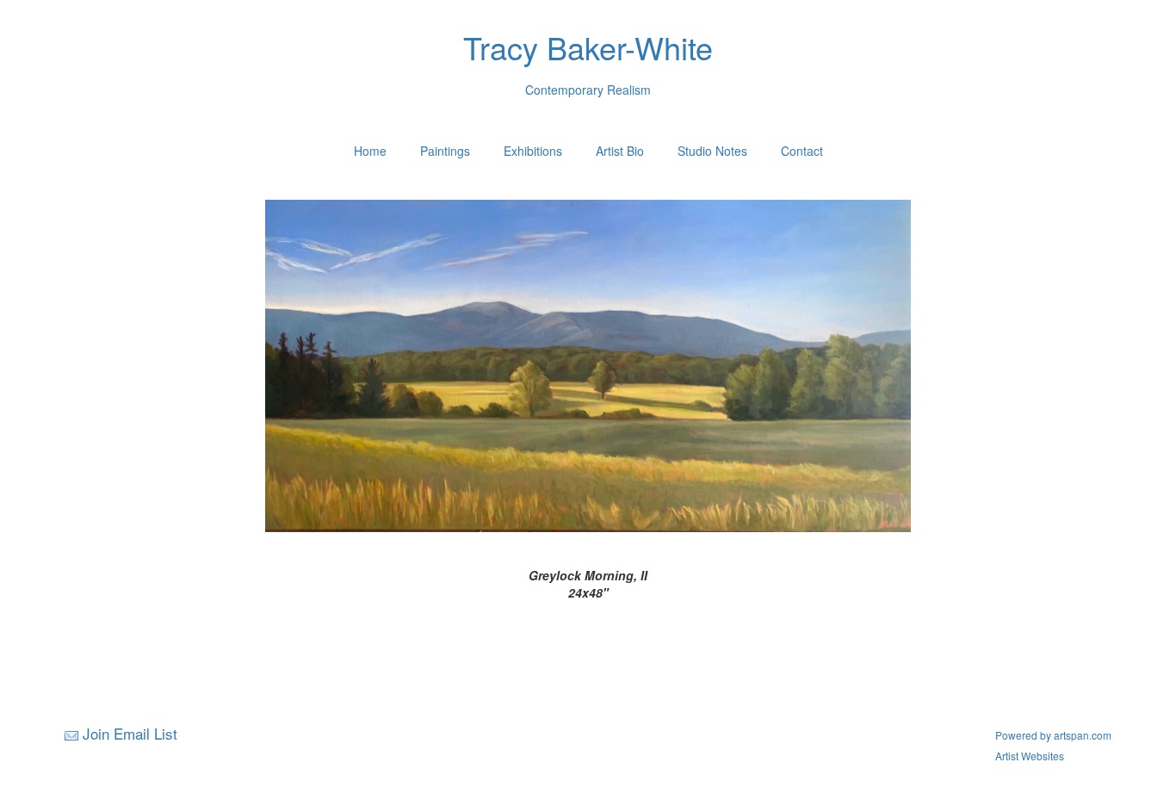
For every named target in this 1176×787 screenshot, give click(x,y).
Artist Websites (1029, 755)
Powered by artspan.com (1053, 735)
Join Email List (130, 733)
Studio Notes (712, 150)
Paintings (445, 150)
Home (370, 150)
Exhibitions (533, 150)
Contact (802, 150)
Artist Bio (620, 150)
